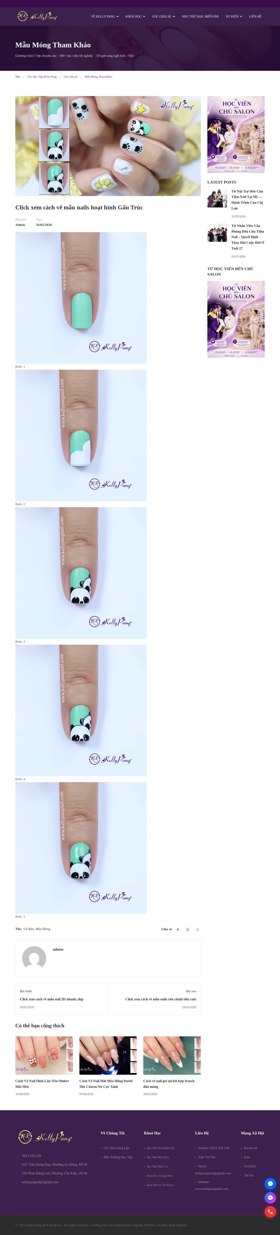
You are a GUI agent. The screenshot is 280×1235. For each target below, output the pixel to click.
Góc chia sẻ (70, 76)
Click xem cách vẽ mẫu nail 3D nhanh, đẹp (51, 999)
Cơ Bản (29, 929)
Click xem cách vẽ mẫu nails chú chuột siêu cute (160, 999)
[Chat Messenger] (270, 1197)
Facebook (250, 1148)
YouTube (249, 1166)
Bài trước (26, 991)
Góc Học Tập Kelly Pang (42, 76)
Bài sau (191, 991)
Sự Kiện (232, 16)
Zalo (246, 1157)
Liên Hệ (255, 16)
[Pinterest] (197, 929)
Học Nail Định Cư (157, 1166)
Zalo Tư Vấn (206, 1157)
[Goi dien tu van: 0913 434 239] (270, 1211)
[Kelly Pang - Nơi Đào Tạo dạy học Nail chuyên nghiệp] (37, 16)
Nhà (17, 76)
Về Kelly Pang (103, 16)
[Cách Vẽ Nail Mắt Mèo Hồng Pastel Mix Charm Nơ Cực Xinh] (108, 1055)
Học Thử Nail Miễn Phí (160, 1148)
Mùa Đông (43, 929)
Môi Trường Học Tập (118, 1157)
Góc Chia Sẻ (161, 16)
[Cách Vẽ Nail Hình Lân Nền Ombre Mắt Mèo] (44, 1055)
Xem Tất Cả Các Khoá (159, 1185)
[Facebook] (178, 929)
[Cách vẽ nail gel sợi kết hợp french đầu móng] (172, 1055)
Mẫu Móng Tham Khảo (98, 76)
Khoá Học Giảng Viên (159, 1175)
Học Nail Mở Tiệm (157, 1157)
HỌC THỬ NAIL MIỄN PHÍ (200, 16)
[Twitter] (187, 929)
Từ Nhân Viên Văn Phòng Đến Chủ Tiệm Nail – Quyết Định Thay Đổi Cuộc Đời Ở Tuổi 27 (247, 237)
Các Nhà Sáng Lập (116, 1148)
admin (20, 225)
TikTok (248, 1175)
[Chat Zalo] (270, 1183)
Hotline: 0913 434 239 (213, 1148)
